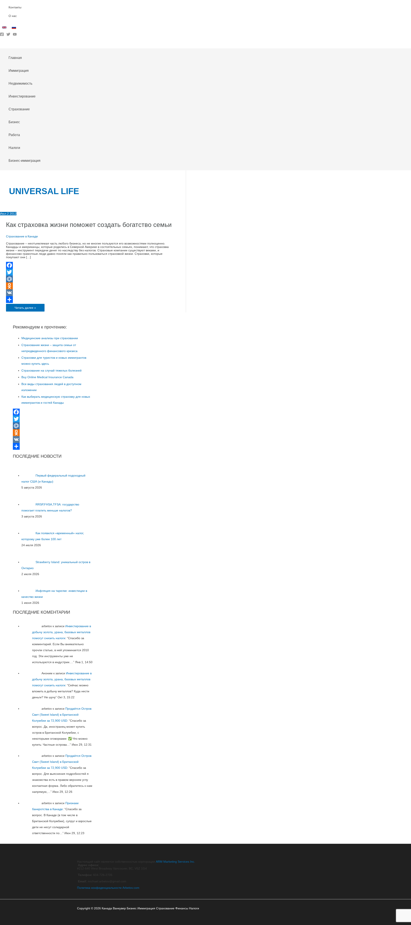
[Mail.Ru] (90, 279)
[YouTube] (15, 35)
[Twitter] (8, 35)
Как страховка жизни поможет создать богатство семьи (89, 224)
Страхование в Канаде (22, 236)
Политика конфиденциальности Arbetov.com (108, 887)
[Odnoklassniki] (90, 285)
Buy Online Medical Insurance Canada (47, 377)
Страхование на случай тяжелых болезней (51, 370)
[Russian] (14, 28)
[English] (4, 28)
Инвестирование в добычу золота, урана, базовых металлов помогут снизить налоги (61, 632)
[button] (1, 45)
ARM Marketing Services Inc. (175, 861)
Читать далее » (25, 309)
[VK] (90, 292)
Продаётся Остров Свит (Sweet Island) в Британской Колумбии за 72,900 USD (61, 714)
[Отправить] (90, 299)
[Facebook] (2, 35)
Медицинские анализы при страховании (49, 338)
